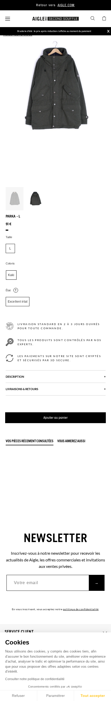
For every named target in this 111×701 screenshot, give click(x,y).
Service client (19, 632)
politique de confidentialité (81, 609)
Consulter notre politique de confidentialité (35, 679)
